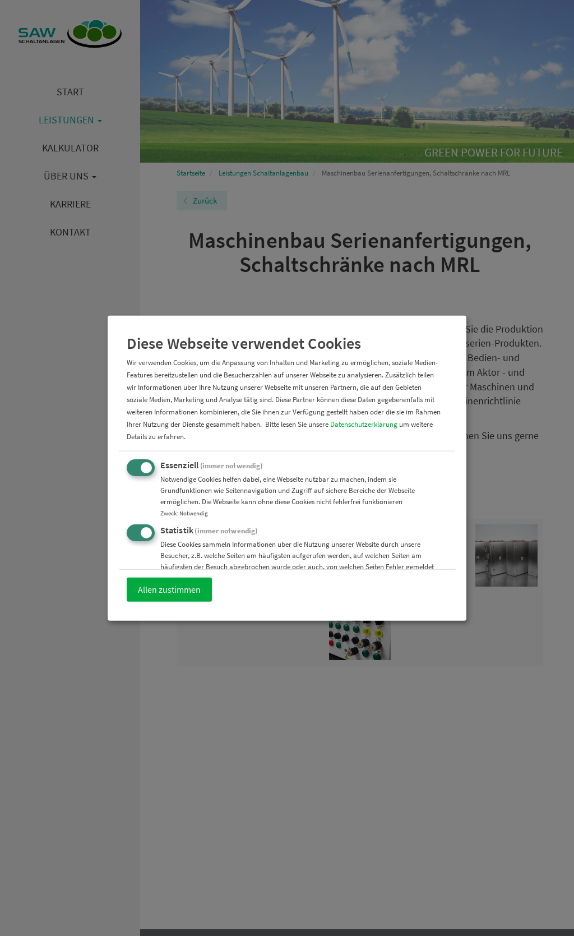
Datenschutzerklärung (363, 424)
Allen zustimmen (169, 589)
